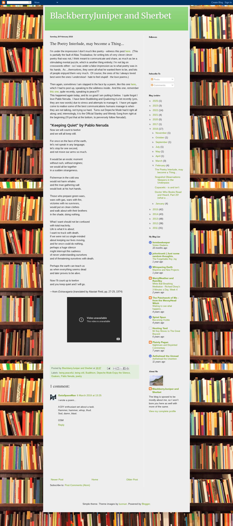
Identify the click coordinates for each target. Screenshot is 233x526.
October (160, 137)
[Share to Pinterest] (127, 368)
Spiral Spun (159, 317)
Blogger (146, 503)
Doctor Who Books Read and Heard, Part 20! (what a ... (168, 195)
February (161, 165)
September (162, 142)
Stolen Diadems (160, 245)
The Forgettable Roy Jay (164, 259)
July (158, 146)
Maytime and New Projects (165, 270)
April (158, 156)
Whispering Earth (162, 267)
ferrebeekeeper (161, 242)
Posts (156, 79)
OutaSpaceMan (67, 395)
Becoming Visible (161, 320)
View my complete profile (162, 411)
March (159, 160)
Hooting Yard (160, 328)
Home (95, 479)
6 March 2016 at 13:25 (89, 395)
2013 (156, 218)
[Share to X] (121, 368)
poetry (79, 376)
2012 (156, 223)
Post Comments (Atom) (77, 485)
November (162, 133)
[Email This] (114, 368)
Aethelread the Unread (165, 356)
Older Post (132, 479)
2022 (156, 110)
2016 (156, 128)
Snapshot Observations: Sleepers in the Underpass (168, 180)
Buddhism (91, 373)
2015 (156, 209)
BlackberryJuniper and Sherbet (110, 16)
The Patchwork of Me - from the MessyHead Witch (165, 300)
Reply (61, 424)
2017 (156, 124)
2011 (155, 228)
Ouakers (55, 376)
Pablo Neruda (67, 376)
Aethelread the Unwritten (164, 359)
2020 (156, 119)
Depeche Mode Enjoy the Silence (113, 373)
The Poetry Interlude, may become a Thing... (169, 171)
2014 (156, 214)
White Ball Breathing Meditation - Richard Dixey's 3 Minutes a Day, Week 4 (166, 286)
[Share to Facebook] (124, 368)
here (127, 51)
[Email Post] (108, 368)
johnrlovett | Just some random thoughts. (165, 255)
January (160, 203)
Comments (159, 85)
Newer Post (57, 479)
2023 (156, 105)
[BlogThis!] (118, 368)
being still (79, 373)
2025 (156, 100)
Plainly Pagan (160, 342)
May (158, 151)
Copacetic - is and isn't (167, 187)
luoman (123, 503)
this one (54, 91)
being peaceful (66, 373)
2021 (156, 114)
